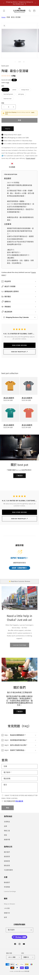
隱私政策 (7, 865)
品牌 (5, 826)
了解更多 (19, 476)
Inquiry (7, 129)
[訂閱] (31, 930)
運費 (8, 82)
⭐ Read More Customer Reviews (19, 581)
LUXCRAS (16, 971)
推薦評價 (7, 839)
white (15, 90)
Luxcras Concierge (10, 891)
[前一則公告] (4, 3)
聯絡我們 (7, 882)
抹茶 (5, 917)
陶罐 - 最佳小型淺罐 (13, 17)
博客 (5, 835)
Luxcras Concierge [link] (19, 645)
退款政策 (7, 861)
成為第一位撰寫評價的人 (19, 568)
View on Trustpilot (19, 352)
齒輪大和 (7, 913)
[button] (4, 11)
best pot (5, 65)
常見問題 (7, 887)
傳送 (7, 808)
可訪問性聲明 (8, 870)
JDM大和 (7, 908)
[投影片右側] (24, 62)
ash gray (21, 94)
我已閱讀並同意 (13, 801)
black (6, 90)
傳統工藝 (7, 831)
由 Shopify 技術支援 (24, 971)
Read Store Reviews (19, 345)
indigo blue (25, 90)
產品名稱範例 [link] (9, 398)
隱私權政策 (19, 801)
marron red (8, 99)
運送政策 (7, 856)
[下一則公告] (35, 3)
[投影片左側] (15, 62)
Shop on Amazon (9, 904)
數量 (3, 103)
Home (3, 17)
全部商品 (7, 822)
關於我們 (7, 852)
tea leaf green (9, 94)
